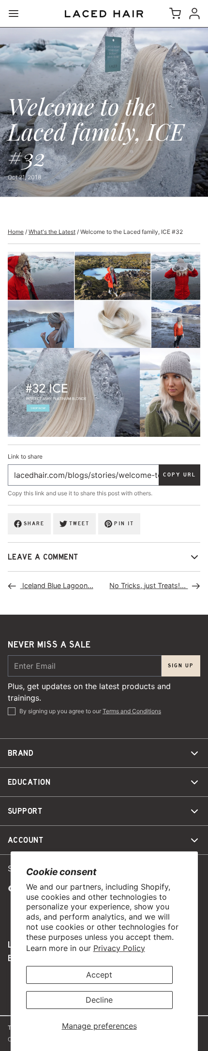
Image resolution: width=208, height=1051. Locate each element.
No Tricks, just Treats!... (148, 585)
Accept (99, 974)
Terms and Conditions (132, 711)
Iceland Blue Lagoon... (56, 585)
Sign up (181, 665)
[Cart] (173, 13)
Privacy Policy (119, 948)
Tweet (79, 523)
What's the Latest (52, 231)
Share (34, 523)
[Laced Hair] (104, 13)
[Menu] (17, 13)
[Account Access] (192, 13)
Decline (99, 1000)
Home (16, 231)
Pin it (124, 523)
